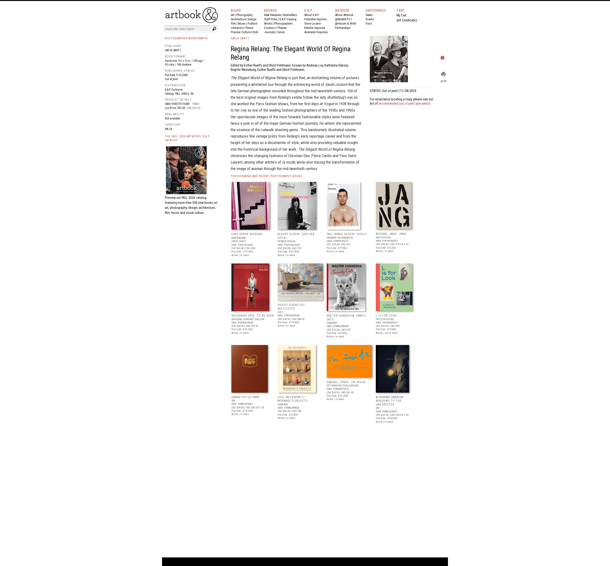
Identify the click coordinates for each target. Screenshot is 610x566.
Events (370, 19)
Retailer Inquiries (314, 28)
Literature (237, 28)
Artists (268, 23)
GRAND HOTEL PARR (245, 397)
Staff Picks (270, 19)
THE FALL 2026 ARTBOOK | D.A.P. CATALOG (187, 138)
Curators (269, 28)
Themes (282, 28)
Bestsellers (290, 15)
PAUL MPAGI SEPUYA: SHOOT (347, 234)
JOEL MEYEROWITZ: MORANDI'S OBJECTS (292, 399)
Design (252, 19)
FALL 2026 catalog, (194, 198)
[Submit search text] (214, 28)
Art (232, 15)
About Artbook (344, 15)
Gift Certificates (406, 20)
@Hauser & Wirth (345, 23)
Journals (269, 32)
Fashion (252, 23)
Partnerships (343, 28)
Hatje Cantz (173, 50)
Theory (249, 28)
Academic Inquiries (316, 32)
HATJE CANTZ (240, 38)
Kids (255, 32)
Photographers (283, 23)
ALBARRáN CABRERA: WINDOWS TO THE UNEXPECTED (390, 401)
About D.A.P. (311, 15)
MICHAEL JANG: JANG (391, 234)
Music (242, 23)
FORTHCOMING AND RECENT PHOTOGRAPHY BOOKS (266, 176)
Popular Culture (241, 32)
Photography (244, 15)
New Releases (272, 15)
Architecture (238, 19)
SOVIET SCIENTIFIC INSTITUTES (291, 306)
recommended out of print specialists (404, 103)
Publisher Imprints (315, 19)
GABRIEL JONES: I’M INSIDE (346, 382)
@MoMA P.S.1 (343, 19)
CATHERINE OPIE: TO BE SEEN (252, 315)
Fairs (369, 23)
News (369, 15)
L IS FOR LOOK (386, 315)
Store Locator (312, 23)
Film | (234, 23)
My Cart (401, 15)
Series (281, 32)
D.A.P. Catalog (288, 19)
